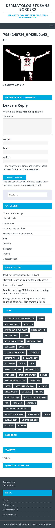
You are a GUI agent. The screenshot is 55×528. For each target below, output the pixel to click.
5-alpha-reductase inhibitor (20, 318)
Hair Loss (9, 375)
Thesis (46, 414)
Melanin (43, 386)
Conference (9, 223)
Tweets (6, 253)
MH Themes (46, 524)
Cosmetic (24, 347)
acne (41, 318)
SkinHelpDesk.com (14, 414)
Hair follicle (32, 369)
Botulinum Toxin (14, 341)
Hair (5, 238)
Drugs (22, 363)
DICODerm (10, 363)
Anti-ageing (11, 335)
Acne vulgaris (12, 324)
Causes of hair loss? (13, 285)
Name (6, 139)
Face (32, 363)
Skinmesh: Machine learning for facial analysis (25, 279)
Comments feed (10, 509)
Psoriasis (17, 403)
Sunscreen (33, 414)
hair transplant (27, 375)
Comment (8, 116)
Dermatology (30, 358)
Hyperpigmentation (15, 380)
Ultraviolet (11, 420)
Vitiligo (22, 425)
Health (44, 375)
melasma (26, 392)
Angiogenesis (38, 330)
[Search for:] (28, 194)
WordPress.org (10, 514)
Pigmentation (12, 397)
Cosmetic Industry (14, 352)
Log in (5, 500)
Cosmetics (34, 352)
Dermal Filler (12, 358)
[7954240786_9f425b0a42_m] (27, 79)
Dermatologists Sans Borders (17, 233)
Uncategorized (10, 258)
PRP (6, 403)
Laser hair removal (25, 386)
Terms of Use (9, 482)
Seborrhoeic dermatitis (17, 408)
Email (5, 148)
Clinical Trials (9, 218)
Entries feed (8, 505)
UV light (9, 425)
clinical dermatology (13, 213)
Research (7, 248)
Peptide (39, 392)
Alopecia (28, 324)
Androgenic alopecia (16, 330)
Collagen (10, 347)
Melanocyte (11, 392)
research (31, 403)
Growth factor (13, 369)
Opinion (7, 243)
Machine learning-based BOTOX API (21, 274)
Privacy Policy (9, 485)
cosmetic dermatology (14, 228)
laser (7, 386)
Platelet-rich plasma (35, 397)
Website (7, 157)
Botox (24, 335)
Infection (35, 380)
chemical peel (34, 341)
